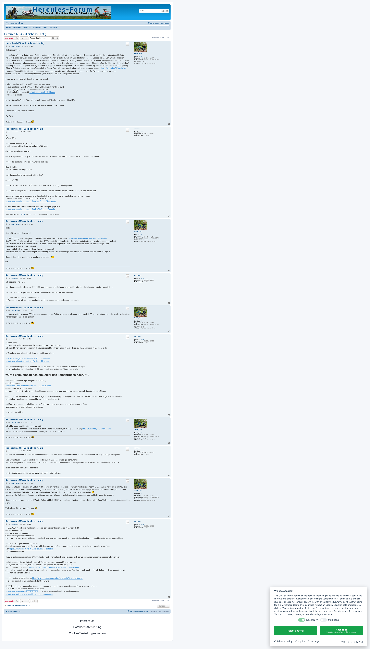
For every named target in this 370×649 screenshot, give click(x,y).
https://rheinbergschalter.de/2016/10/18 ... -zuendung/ (27, 358)
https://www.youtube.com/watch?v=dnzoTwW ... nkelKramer (54, 567)
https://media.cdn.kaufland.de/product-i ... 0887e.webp (28, 386)
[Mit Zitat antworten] (127, 44)
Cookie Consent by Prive (352, 642)
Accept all (341, 630)
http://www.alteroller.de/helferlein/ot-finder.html (88, 238)
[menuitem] (21, 23)
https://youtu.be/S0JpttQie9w (113, 68)
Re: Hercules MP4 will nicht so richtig (24, 129)
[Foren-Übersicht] (59, 12)
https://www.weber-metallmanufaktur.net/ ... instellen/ (31, 549)
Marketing (333, 620)
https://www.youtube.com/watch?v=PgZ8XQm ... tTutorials (30, 209)
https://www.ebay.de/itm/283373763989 (21, 591)
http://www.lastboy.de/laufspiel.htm (96, 429)
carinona (137, 129)
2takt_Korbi (138, 53)
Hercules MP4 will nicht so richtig (25, 34)
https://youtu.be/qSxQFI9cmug (42, 92)
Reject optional (295, 630)
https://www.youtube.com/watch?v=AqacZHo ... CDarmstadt (30, 201)
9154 (142, 132)
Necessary (312, 620)
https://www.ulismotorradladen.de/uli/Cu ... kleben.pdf (27, 361)
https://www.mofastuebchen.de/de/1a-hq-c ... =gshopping (29, 594)
